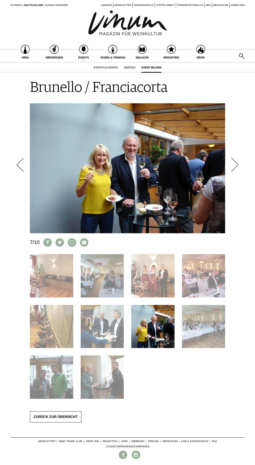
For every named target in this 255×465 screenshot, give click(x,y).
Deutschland (33, 5)
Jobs (124, 441)
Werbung (137, 441)
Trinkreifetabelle (190, 5)
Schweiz (16, 5)
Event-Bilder (151, 67)
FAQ (214, 441)
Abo (208, 5)
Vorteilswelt (165, 5)
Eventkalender (106, 67)
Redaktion (110, 441)
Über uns (92, 441)
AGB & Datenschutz (194, 441)
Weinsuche (220, 5)
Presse (153, 441)
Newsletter (122, 5)
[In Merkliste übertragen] (72, 242)
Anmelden (238, 5)
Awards (106, 5)
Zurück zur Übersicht (56, 417)
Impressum (170, 441)
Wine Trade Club (70, 441)
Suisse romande (56, 5)
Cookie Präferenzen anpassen (127, 446)
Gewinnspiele (143, 5)
